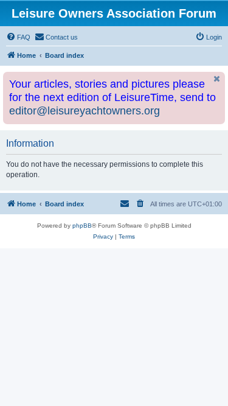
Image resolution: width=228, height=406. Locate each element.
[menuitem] (18, 37)
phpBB (82, 225)
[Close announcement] (217, 78)
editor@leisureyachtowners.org (84, 111)
